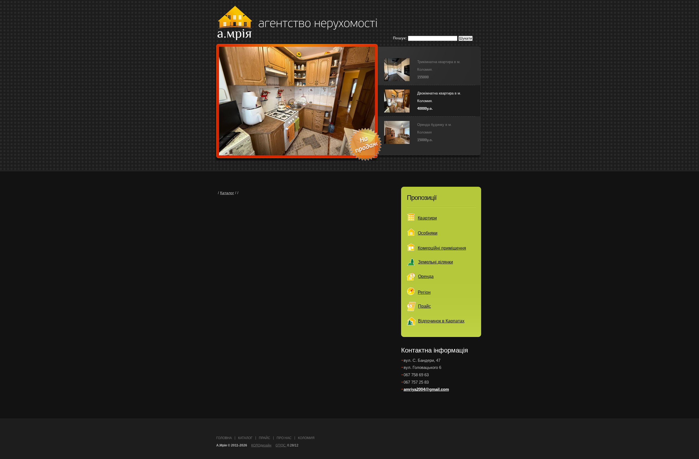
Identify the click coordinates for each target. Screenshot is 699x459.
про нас (284, 438)
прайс (264, 438)
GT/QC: (281, 445)
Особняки (427, 233)
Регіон (424, 292)
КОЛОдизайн (261, 445)
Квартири (427, 218)
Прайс (424, 306)
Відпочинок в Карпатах (441, 321)
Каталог (227, 193)
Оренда (426, 276)
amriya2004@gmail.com (426, 389)
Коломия (306, 438)
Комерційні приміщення (442, 248)
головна (224, 438)
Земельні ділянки (435, 262)
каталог (245, 438)
